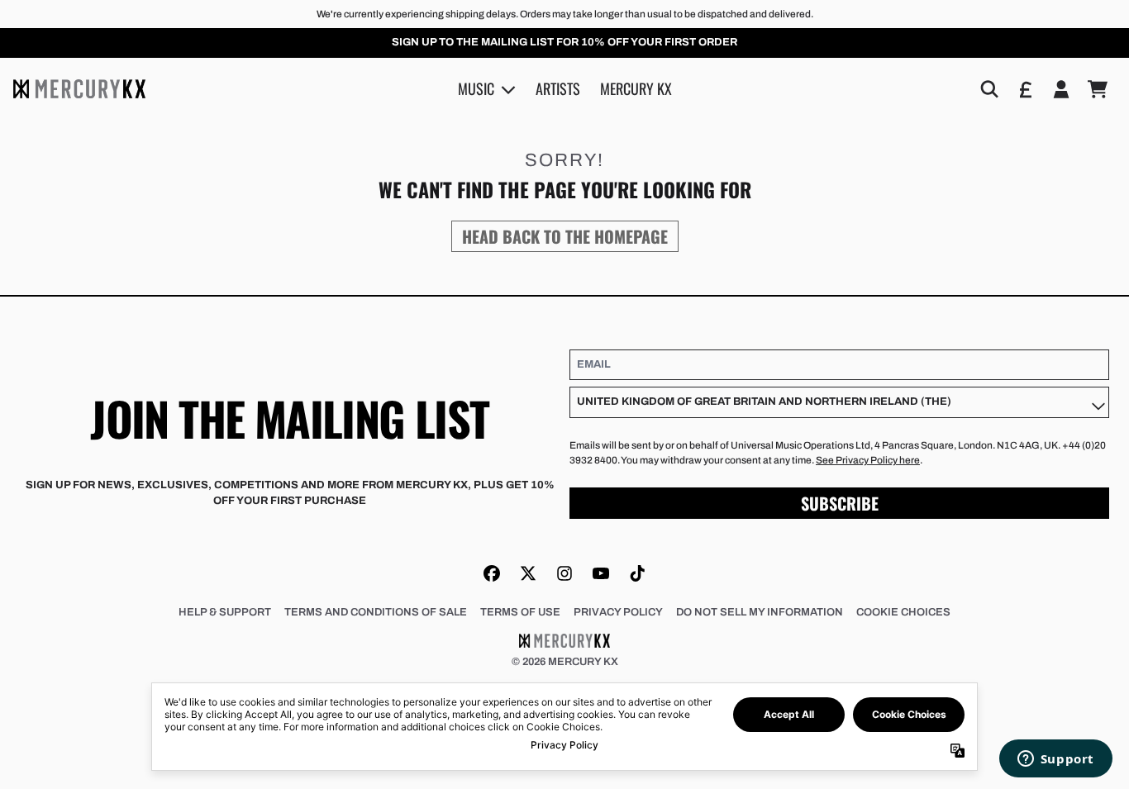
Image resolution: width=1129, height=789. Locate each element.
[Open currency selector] (1025, 89)
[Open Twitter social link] (528, 573)
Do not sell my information (759, 612)
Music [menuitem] (476, 88)
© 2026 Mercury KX (565, 662)
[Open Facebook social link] (492, 573)
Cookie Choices (903, 612)
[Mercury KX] (79, 88)
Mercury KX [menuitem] (636, 88)
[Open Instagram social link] (564, 573)
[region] (564, 43)
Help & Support (225, 612)
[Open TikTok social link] (637, 573)
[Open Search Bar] (988, 89)
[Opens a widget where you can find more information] (1055, 760)
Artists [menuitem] (558, 88)
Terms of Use (520, 612)
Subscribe (840, 503)
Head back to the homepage (565, 236)
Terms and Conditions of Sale (375, 612)
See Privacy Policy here (868, 460)
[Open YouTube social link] (601, 573)
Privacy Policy (618, 612)
